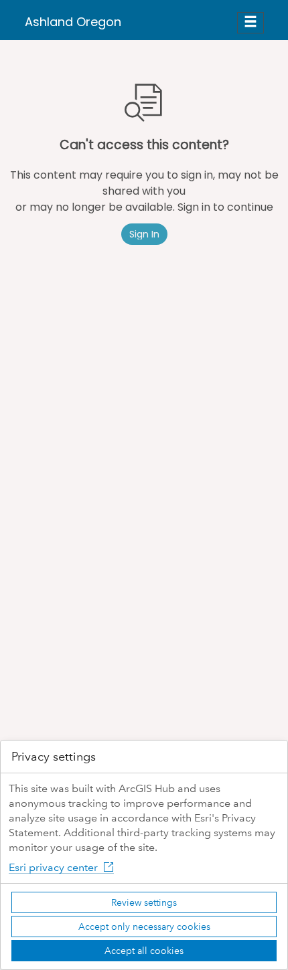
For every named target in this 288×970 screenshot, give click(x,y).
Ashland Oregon (73, 21)
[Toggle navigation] (250, 22)
